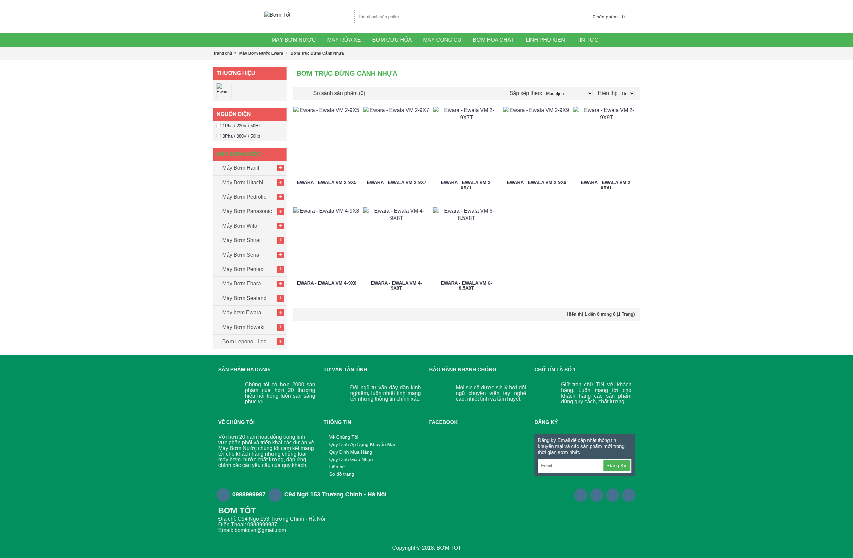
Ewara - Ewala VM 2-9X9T (606, 185)
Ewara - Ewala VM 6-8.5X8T (466, 285)
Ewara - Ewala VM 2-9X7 (396, 182)
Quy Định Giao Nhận (351, 459)
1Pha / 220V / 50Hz (242, 125)
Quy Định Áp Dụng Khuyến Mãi (362, 444)
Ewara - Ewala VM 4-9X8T (396, 285)
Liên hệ (337, 466)
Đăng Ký (616, 465)
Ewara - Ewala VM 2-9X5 (327, 182)
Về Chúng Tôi (343, 437)
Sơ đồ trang (341, 474)
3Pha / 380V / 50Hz (242, 136)
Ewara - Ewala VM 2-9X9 (536, 182)
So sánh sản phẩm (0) (339, 93)
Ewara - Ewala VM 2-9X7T (466, 185)
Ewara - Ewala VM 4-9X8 (327, 283)
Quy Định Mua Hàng (350, 452)
